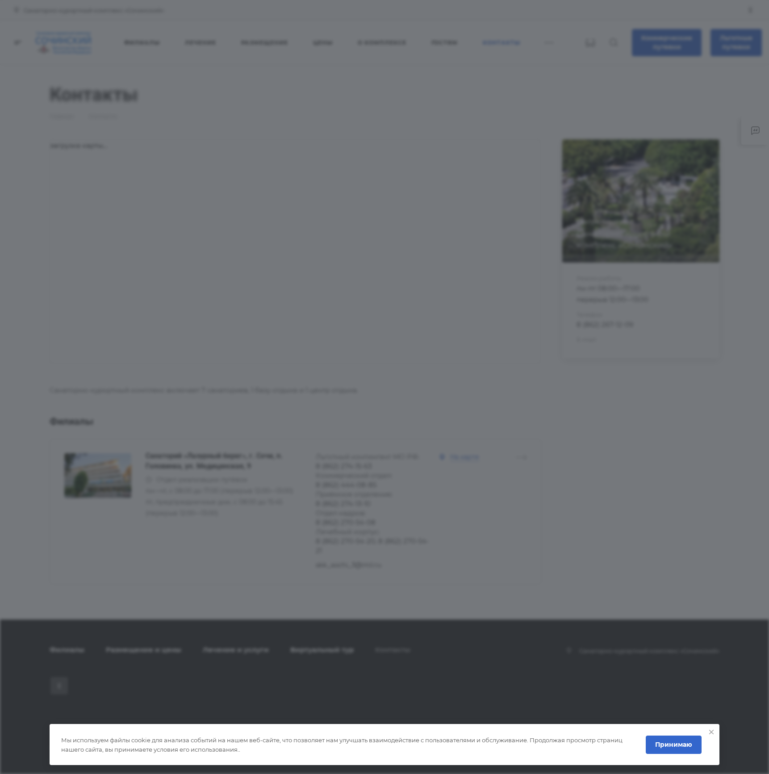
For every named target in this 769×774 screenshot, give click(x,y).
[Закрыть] (711, 732)
